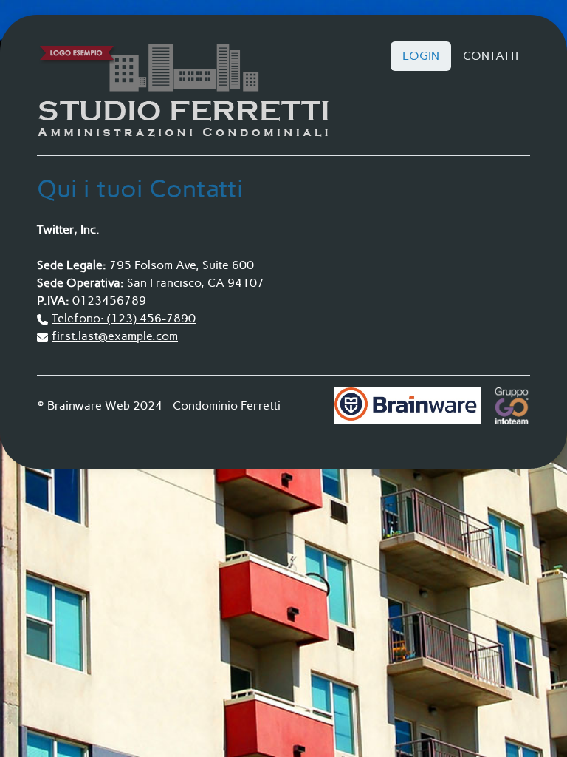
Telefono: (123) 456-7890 (124, 318)
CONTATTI (490, 56)
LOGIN (420, 56)
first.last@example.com (115, 336)
